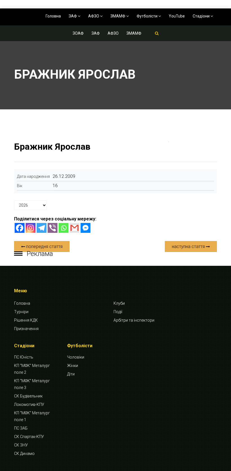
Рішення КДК (26, 320)
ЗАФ (73, 16)
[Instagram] (30, 228)
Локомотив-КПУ (29, 404)
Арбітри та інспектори (134, 320)
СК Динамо (24, 453)
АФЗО (94, 16)
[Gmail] (74, 228)
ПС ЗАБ (21, 428)
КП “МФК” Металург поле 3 (32, 384)
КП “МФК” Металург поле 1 (32, 416)
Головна (53, 16)
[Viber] (52, 228)
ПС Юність (23, 357)
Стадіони (201, 16)
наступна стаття (189, 246)
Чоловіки (75, 357)
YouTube (177, 16)
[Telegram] (41, 228)
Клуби (119, 303)
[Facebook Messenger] (85, 228)
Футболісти (147, 16)
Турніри (21, 311)
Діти (71, 374)
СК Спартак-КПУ (29, 436)
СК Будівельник (28, 396)
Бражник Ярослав (52, 146)
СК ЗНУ (21, 445)
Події (118, 311)
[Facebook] (20, 228)
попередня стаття (44, 246)
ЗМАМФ (118, 16)
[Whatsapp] (63, 228)
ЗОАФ (78, 33)
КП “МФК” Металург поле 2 (32, 369)
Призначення (26, 328)
